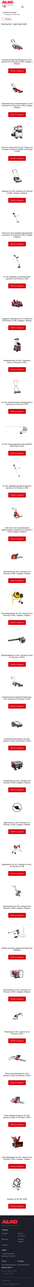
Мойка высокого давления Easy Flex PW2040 (17, 949)
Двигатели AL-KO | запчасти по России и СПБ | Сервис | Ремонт (17, 824)
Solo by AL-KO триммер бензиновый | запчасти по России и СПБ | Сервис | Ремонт (17, 235)
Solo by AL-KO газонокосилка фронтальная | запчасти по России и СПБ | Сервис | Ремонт (17, 530)
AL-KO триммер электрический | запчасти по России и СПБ (17, 278)
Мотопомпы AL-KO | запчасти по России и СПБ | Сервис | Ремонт (17, 991)
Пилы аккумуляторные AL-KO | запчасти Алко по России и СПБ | (17, 1116)
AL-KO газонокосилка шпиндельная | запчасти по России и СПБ (17, 403)
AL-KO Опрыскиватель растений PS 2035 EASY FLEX (17, 445)
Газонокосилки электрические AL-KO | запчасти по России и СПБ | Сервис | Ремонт (17, 105)
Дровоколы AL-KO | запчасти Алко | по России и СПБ (17, 865)
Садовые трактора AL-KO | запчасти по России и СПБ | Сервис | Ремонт (17, 320)
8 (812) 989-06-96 (23, 1265)
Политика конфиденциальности (11, 1284)
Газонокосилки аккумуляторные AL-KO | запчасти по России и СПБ (17, 698)
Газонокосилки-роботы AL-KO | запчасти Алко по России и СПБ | (17, 740)
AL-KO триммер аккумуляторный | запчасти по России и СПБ (17, 487)
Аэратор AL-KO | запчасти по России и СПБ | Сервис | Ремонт (17, 192)
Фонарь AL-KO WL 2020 (17, 1199)
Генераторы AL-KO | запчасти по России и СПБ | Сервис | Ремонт (17, 782)
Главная (4, 1233)
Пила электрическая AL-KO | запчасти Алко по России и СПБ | (17, 1075)
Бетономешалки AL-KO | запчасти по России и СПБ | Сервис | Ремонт (17, 614)
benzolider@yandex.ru (9, 1265)
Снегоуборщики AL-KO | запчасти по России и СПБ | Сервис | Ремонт (17, 1158)
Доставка (5, 1239)
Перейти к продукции (17, 71)
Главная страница (10, 12)
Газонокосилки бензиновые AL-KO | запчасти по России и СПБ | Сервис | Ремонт (17, 62)
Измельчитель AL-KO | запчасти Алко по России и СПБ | (17, 361)
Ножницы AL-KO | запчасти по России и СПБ (17, 1033)
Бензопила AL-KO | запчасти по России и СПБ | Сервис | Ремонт (17, 573)
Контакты (5, 1245)
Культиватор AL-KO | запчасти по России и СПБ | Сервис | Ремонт (17, 907)
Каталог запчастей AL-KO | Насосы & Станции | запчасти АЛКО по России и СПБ (17, 149)
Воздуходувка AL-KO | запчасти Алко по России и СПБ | (17, 656)
